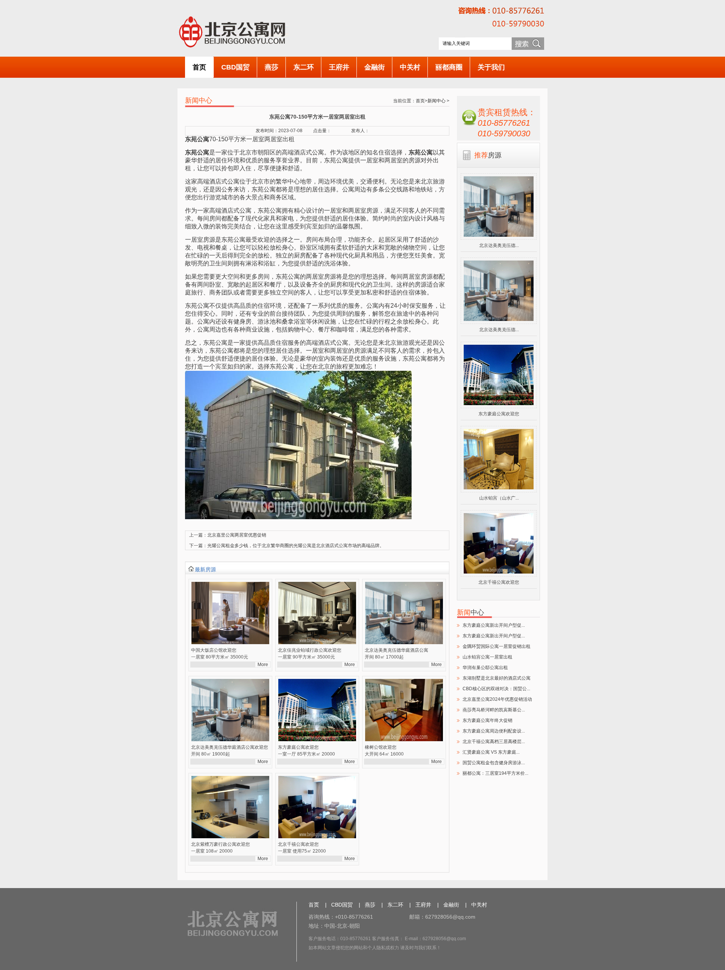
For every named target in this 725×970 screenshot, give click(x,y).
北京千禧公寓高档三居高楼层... (494, 741)
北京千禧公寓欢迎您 (498, 582)
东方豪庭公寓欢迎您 (498, 413)
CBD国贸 (235, 67)
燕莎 (271, 67)
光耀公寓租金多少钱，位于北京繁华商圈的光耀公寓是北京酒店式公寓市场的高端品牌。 (295, 545)
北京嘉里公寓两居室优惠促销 (236, 535)
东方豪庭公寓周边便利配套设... (494, 731)
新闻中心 (436, 100)
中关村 (410, 67)
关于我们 (491, 67)
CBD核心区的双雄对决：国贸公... (496, 688)
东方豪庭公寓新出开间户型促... (494, 625)
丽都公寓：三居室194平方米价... (495, 773)
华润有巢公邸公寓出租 (485, 667)
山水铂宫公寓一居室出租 (487, 657)
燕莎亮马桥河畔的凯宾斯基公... (494, 709)
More (263, 664)
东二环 (303, 67)
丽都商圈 (449, 67)
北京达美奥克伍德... (499, 245)
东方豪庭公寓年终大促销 (487, 720)
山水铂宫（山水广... (499, 498)
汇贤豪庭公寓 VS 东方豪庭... (491, 752)
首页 (199, 67)
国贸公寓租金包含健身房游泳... (494, 762)
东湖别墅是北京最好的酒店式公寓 (497, 678)
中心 (470, 612)
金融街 (374, 67)
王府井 (339, 67)
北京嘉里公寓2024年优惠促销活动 (497, 699)
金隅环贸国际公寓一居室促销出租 (497, 646)
